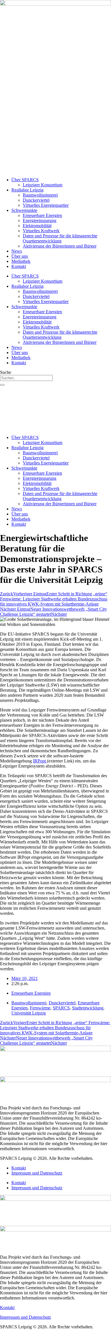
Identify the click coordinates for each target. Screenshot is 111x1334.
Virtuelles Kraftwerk (41, 230)
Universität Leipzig (28, 1013)
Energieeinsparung (39, 220)
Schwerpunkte (24, 210)
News (16, 251)
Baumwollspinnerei (40, 195)
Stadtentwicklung (87, 1007)
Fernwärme (40, 1007)
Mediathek (20, 261)
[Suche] (2, 385)
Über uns (19, 256)
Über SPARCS (25, 179)
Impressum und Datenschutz (36, 1173)
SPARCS (61, 1007)
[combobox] (26, 378)
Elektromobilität (37, 225)
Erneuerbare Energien (42, 215)
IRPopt (40, 760)
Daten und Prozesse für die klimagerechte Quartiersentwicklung (60, 238)
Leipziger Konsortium (42, 184)
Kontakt (18, 266)
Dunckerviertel (36, 200)
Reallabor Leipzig (27, 189)
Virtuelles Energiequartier (46, 205)
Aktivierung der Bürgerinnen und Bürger (59, 246)
